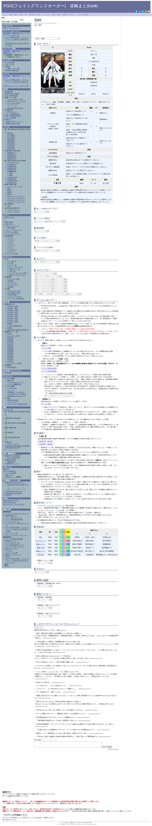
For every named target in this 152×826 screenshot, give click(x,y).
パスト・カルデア (13, 212)
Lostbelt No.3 (63, 306)
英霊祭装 (10, 341)
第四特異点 (11, 141)
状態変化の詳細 (12, 400)
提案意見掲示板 (10, 459)
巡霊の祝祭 (11, 228)
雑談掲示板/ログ (10, 515)
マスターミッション (12, 226)
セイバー (10, 238)
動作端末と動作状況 (12, 70)
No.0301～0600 (12, 308)
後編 (10, 175)
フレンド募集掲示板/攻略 (14, 519)
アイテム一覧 (12, 388)
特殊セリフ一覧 (14, 269)
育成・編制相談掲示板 (13, 116)
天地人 (9, 293)
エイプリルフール (11, 449)
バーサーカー (12, 250)
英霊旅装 (10, 340)
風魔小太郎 (41, 548)
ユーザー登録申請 (83, 14)
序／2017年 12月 (13, 162)
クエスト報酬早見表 (14, 384)
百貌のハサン (40, 544)
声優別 (14, 295)
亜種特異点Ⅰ (12, 153)
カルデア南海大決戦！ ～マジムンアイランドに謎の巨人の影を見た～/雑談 (17, 529)
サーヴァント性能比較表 (15, 298)
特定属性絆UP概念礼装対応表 (17, 330)
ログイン (72, 14)
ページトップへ (112, 749)
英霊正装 (10, 338)
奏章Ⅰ (9, 188)
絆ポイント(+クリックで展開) (46, 273)
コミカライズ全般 (13, 103)
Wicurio (72, 822)
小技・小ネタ (9, 64)
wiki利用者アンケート (12, 463)
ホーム (5, 14)
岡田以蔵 (41, 554)
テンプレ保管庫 (10, 473)
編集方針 (6, 469)
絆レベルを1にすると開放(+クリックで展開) (51, 279)
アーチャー (11, 240)
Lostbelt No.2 (11, 166)
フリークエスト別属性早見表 (17, 404)
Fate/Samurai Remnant (15, 108)
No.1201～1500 (12, 314)
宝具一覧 (12, 271)
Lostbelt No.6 (11, 179)
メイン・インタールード (13, 230)
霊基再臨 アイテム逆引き (16, 392)
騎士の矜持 (43, 515)
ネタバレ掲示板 (10, 118)
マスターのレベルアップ (15, 382)
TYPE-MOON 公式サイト (14, 491)
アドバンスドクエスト (13, 234)
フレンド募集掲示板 (12, 114)
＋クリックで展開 (42, 212)
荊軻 (38, 20)
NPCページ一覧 (12, 444)
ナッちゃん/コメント (12, 521)
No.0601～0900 (12, 310)
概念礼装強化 (12, 367)
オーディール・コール (15, 186)
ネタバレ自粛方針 (9, 471)
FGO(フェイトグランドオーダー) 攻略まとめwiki (51, 6)
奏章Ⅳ (9, 194)
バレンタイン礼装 (13, 336)
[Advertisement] (76, 33)
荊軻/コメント (61, 630)
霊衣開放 (10, 287)
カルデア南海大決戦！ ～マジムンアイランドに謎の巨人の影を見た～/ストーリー (17, 560)
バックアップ (46, 14)
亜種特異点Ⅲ (12, 157)
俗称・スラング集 (13, 68)
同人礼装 (10, 343)
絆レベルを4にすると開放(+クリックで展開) (51, 288)
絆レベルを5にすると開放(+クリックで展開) (51, 291)
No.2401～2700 (12, 322)
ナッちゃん (9, 551)
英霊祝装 (10, 357)
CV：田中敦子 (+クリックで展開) (48, 262)
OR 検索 (14, 22)
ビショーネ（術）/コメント (14, 547)
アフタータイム (12, 210)
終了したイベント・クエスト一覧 (16, 86)
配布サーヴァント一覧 (17, 275)
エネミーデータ (12, 402)
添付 (20, 14)
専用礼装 (67, 520)
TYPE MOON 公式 (9, 502)
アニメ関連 (13, 105)
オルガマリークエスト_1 (15, 196)
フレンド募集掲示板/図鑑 (14, 539)
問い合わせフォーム (10, 819)
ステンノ (107, 311)
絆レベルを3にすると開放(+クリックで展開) (51, 285)
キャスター (11, 246)
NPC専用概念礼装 (15, 326)
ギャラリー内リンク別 (17, 489)
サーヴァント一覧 (11, 533)
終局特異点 (11, 149)
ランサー (10, 242)
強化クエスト (9, 224)
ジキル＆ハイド (40, 541)
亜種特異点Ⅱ (12, 155)
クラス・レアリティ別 (15, 267)
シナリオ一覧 (7, 410)
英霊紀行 (10, 345)
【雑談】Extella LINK (12, 124)
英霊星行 (10, 355)
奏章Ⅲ (9, 192)
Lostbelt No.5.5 (12, 177)
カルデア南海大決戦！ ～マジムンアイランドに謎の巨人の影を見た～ (17, 82)
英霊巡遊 (10, 347)
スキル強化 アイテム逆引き (16, 394)
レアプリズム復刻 (11, 232)
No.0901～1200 (12, 312)
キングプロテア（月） (13, 543)
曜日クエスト (9, 217)
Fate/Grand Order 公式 (11, 500)
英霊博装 (10, 353)
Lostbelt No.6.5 (12, 181)
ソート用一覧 (12, 261)
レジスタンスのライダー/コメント (17, 513)
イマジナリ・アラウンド (55, 505)
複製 (58, 14)
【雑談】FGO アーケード (14, 122)
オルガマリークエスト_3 (15, 200)
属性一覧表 (16, 293)
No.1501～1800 (12, 316)
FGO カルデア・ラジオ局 (16, 101)
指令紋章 (8, 373)
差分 (38, 14)
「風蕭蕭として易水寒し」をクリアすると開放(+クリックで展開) (59, 294)
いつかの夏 (60, 510)
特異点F (10, 133)
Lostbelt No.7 (11, 182)
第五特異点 (11, 143)
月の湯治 (89, 512)
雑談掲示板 (9, 91)
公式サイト (15, 35)
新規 (11, 14)
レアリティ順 (12, 265)
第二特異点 (11, 137)
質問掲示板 (9, 110)
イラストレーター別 (14, 296)
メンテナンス (15, 28)
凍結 (53, 14)
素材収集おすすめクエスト (16, 396)
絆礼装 (9, 334)
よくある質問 (9, 62)
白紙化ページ (9, 477)
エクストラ (11, 251)
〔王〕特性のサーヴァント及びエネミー (60, 396)
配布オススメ (12, 112)
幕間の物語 (9, 222)
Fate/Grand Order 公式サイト (15, 483)
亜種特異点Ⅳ (12, 158)
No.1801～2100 (12, 318)
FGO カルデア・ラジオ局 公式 (13, 504)
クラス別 (10, 263)
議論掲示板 (11, 461)
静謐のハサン (40, 551)
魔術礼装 (10, 380)
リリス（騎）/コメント (13, 517)
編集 (15, 14)
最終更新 (32, 14)
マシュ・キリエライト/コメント (16, 535)
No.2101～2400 (12, 320)
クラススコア (12, 283)
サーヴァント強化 (13, 279)
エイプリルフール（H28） (18, 273)
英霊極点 (10, 359)
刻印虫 (7, 557)
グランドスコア (12, 285)
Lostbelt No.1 (11, 164)
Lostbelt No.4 (11, 170)
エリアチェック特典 (14, 363)
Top (35, 25)
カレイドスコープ (61, 517)
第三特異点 (11, 139)
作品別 (9, 295)
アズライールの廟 (11, 253)
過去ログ (39, 627)
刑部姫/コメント (10, 541)
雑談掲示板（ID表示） (13, 93)
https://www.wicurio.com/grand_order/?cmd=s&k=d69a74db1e (81, 824)
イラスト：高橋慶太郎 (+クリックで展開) (50, 221)
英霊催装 (10, 351)
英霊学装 (10, 361)
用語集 (7, 66)
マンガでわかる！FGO (15, 99)
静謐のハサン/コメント (13, 555)
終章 (8, 206)
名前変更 (65, 14)
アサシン (10, 248)
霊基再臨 (10, 281)
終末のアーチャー (11, 549)
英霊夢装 (10, 349)
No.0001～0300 (12, 306)
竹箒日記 (8, 495)
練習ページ (9, 475)
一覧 (25, 14)
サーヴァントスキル (14, 291)
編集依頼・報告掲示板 (13, 456)
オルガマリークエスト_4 (15, 202)
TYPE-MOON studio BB (13, 493)
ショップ (10, 390)
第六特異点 (11, 145)
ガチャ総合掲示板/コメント (14, 545)
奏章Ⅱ (9, 190)
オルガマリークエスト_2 (15, 198)
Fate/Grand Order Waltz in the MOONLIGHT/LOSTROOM (17, 446)
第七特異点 (11, 147)
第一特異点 (11, 135)
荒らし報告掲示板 (13, 458)
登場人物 (8, 442)
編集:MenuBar (6, 566)
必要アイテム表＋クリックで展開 (48, 241)
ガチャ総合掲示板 (11, 95)
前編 (10, 173)
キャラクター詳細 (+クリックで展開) (49, 276)
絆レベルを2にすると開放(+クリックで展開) (51, 282)
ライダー (10, 244)
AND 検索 (6, 22)
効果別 (9, 328)
